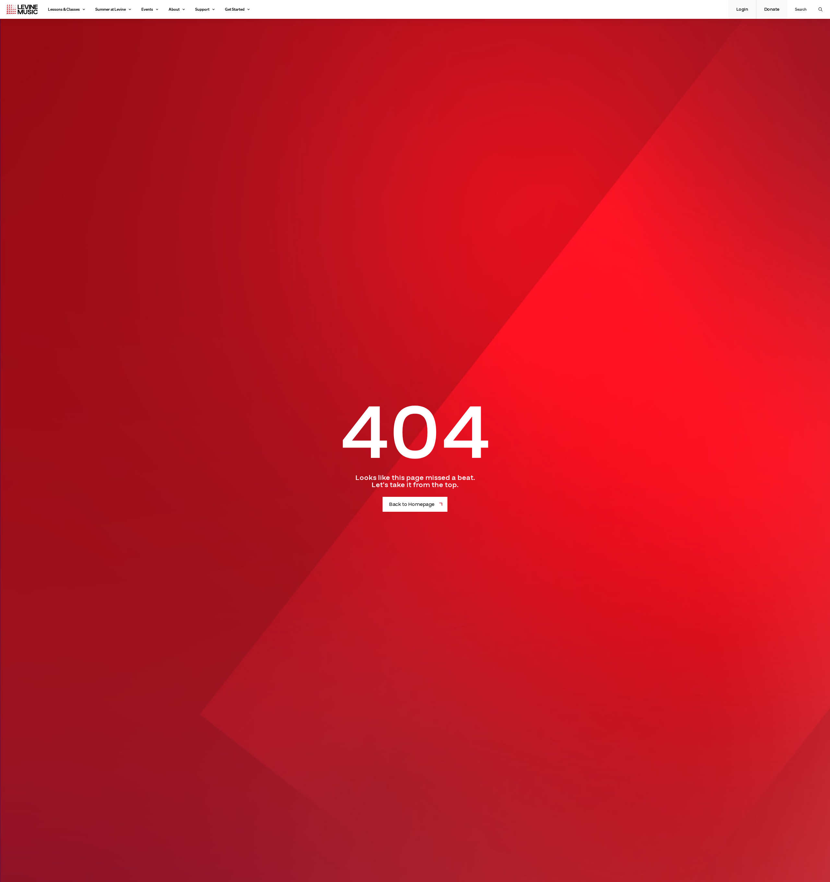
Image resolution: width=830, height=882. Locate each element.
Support (202, 9)
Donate (771, 9)
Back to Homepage (411, 504)
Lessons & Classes (64, 9)
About (174, 9)
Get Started (234, 9)
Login (742, 9)
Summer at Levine (110, 9)
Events (147, 9)
